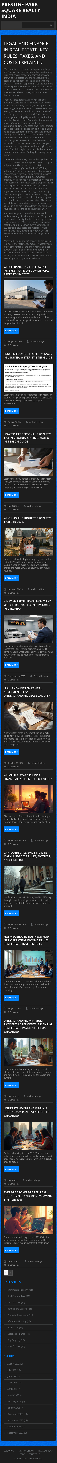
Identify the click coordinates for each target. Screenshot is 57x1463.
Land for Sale (16, 1302)
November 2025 (17, 1420)
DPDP (22, 1454)
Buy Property (16, 1340)
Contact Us (34, 1454)
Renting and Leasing (19, 1308)
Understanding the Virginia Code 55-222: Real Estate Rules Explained (26, 1111)
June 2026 (13, 1376)
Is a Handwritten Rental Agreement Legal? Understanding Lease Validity (27, 691)
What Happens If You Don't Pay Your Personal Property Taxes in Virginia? (27, 605)
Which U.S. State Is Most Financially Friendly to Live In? (28, 777)
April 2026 (13, 1388)
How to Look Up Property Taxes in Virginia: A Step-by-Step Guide (28, 355)
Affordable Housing (19, 1321)
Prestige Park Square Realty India (20, 10)
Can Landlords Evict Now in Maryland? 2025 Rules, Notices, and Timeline (27, 856)
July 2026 (14, 1370)
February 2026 (16, 1401)
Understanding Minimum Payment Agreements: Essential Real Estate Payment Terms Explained (28, 1026)
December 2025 (17, 1414)
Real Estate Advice (18, 1296)
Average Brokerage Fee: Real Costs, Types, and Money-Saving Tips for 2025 (28, 1195)
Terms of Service (26, 1450)
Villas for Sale (16, 1346)
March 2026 (14, 1395)
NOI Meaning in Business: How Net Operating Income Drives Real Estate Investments (27, 940)
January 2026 (15, 1407)
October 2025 (16, 1426)
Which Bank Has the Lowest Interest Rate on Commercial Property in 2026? (26, 270)
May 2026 (14, 1382)
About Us (9, 1450)
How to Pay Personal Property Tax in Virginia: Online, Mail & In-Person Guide (27, 437)
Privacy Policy (45, 1450)
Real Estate (15, 1327)
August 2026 (15, 1363)
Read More (11, 330)
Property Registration (20, 1315)
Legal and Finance (18, 1333)
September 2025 (17, 1432)
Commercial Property (20, 1289)
